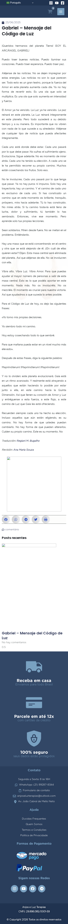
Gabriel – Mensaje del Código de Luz (32, 635)
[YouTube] (57, 3)
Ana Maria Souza (23, 450)
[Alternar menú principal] (60, 11)
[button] (6, 519)
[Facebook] (62, 3)
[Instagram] (51, 3)
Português (15, 2)
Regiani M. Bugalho (28, 441)
